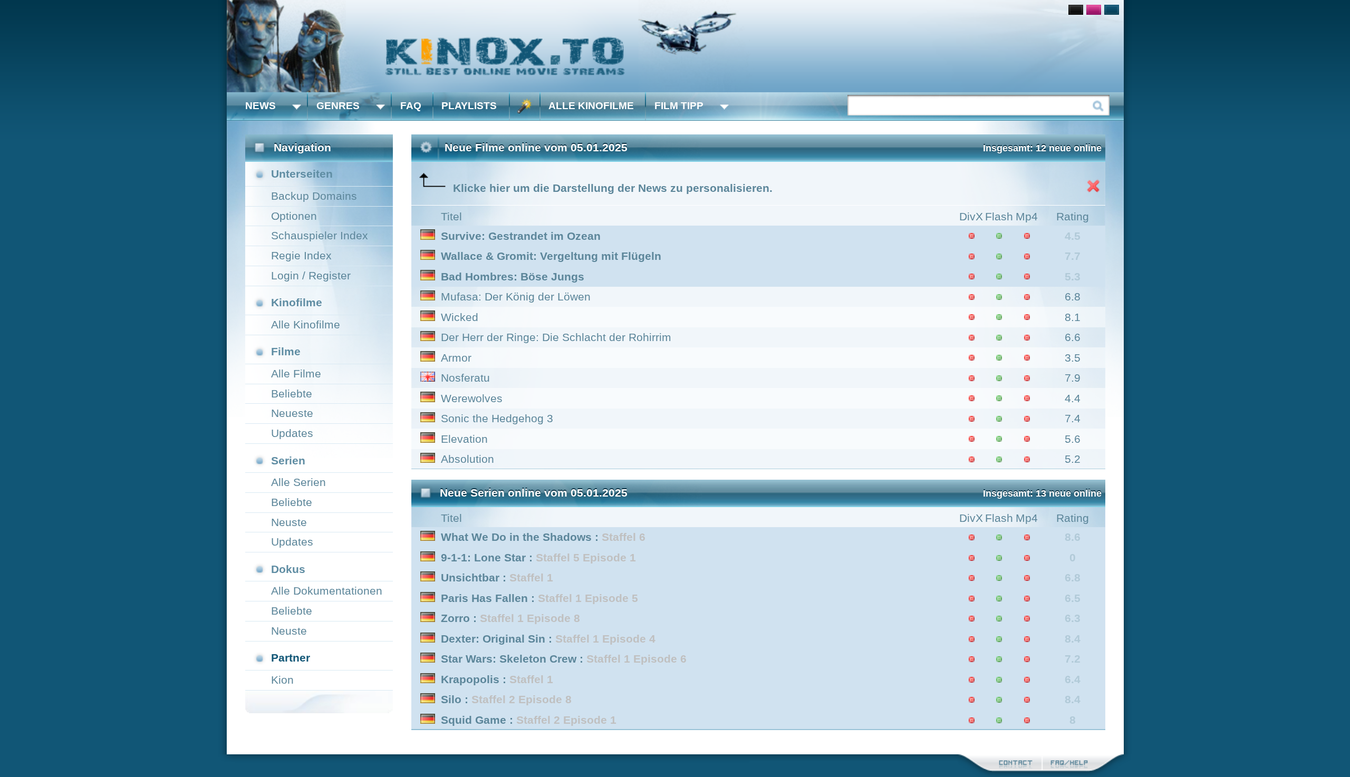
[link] (675, 46)
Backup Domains (314, 196)
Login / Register (311, 275)
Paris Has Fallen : (539, 598)
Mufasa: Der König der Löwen (516, 296)
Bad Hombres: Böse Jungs (512, 276)
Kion (282, 680)
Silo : (506, 699)
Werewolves (472, 398)
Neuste (289, 522)
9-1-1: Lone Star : (538, 557)
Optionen (294, 216)
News (260, 105)
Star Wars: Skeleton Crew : (564, 659)
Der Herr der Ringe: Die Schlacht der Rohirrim (556, 337)
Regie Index (301, 255)
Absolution (467, 459)
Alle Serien (298, 482)
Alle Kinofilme (591, 105)
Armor (456, 358)
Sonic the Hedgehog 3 (497, 418)
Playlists (469, 105)
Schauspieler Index (319, 235)
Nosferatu (465, 378)
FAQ (410, 105)
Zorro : (510, 618)
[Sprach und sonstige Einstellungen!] (524, 106)
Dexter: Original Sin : (548, 639)
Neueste (292, 413)
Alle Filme (296, 373)
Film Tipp (678, 105)
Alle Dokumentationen (326, 591)
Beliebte (291, 393)
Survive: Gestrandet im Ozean (521, 236)
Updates (292, 433)
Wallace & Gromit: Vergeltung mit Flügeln (551, 256)
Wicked (459, 317)
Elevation (464, 439)
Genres (338, 105)
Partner (290, 658)
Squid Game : (528, 720)
